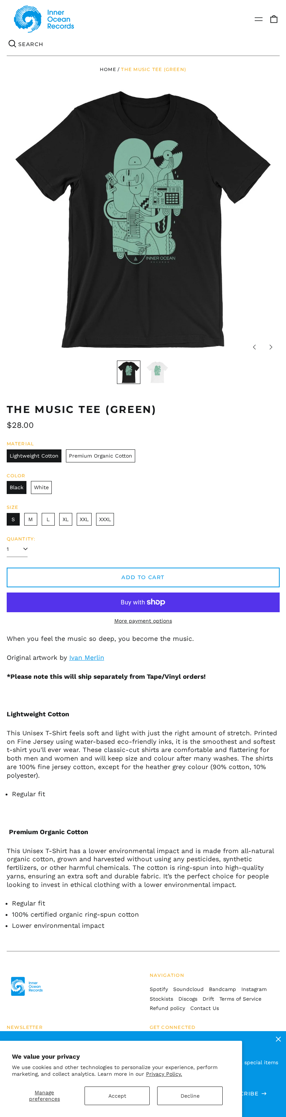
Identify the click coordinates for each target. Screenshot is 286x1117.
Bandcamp (222, 989)
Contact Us (204, 1008)
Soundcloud (188, 989)
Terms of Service (240, 999)
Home (108, 69)
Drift (208, 999)
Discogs (187, 999)
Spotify (159, 989)
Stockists (161, 999)
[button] (274, 19)
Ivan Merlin (86, 657)
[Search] (13, 44)
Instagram (254, 989)
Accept (117, 1096)
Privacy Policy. (164, 1074)
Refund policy (167, 1008)
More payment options (143, 621)
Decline (190, 1096)
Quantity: (21, 539)
